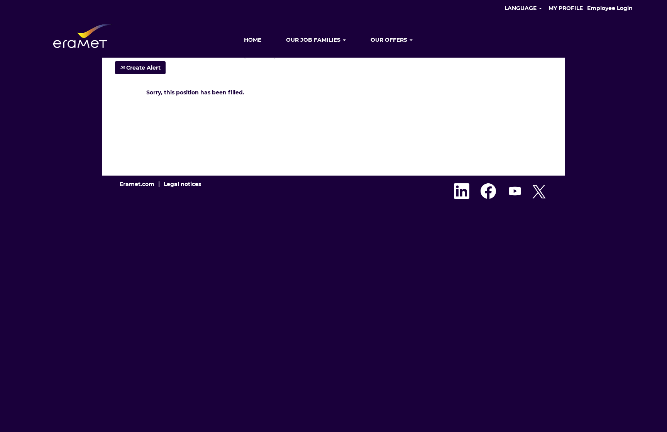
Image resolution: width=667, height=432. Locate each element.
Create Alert (143, 67)
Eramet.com (137, 184)
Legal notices (182, 184)
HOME (252, 39)
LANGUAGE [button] (521, 8)
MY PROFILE (565, 8)
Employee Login (610, 8)
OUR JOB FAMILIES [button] (314, 39)
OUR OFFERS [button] (390, 39)
